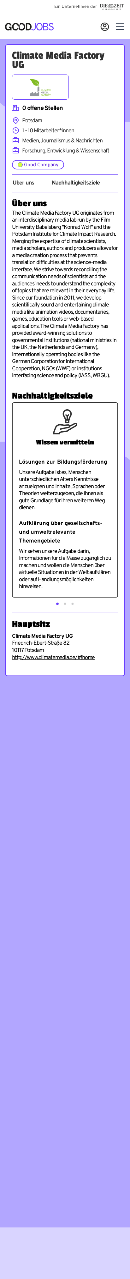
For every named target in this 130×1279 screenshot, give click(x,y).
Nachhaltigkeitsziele (75, 183)
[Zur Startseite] (29, 26)
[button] (57, 604)
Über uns (23, 183)
